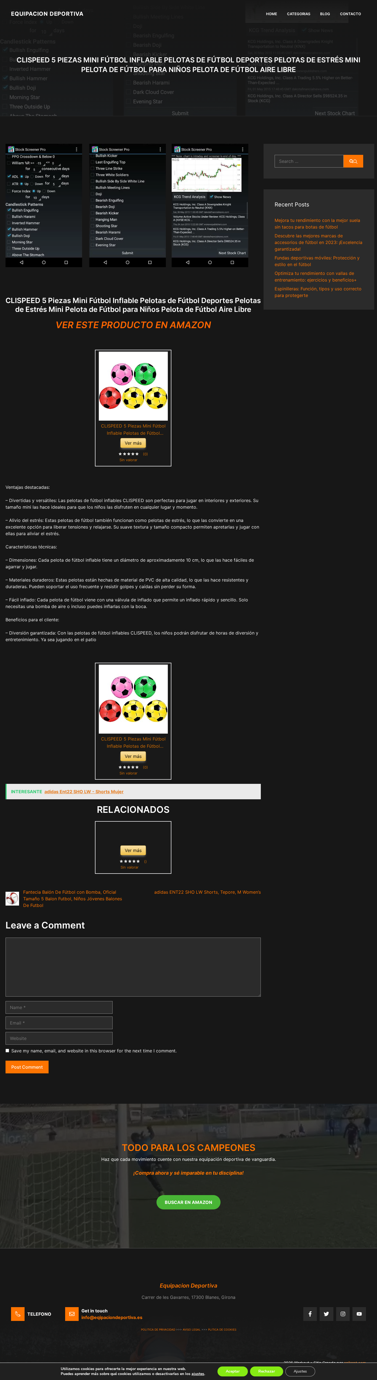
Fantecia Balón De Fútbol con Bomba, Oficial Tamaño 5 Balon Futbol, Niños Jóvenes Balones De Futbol (72, 898)
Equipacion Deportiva (47, 13)
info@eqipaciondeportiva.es (111, 1317)
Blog (325, 14)
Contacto (350, 14)
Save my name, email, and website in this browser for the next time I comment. (94, 1050)
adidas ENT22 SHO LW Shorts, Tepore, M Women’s (207, 892)
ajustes (198, 1373)
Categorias (298, 14)
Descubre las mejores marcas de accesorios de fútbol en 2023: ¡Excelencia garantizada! (318, 242)
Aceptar (233, 1371)
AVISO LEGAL (192, 1329)
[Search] (353, 161)
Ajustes (300, 1371)
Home (271, 14)
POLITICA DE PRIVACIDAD (158, 1329)
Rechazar (266, 1371)
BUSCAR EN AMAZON (188, 1202)
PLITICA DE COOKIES (222, 1329)
